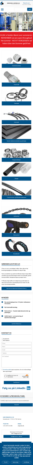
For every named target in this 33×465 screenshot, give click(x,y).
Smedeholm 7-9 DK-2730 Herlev (12, 419)
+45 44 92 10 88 (26, 4)
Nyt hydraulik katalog (10, 307)
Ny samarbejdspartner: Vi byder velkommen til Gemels (17, 302)
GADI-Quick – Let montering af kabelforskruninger (13, 316)
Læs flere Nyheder (16, 323)
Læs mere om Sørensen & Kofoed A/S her (16, 288)
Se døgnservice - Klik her (16, 436)
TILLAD (5, 462)
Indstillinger (26, 462)
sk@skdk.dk (21, 425)
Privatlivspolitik (7, 369)
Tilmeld (16, 404)
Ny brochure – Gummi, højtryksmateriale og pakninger (17, 311)
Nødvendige (15, 462)
